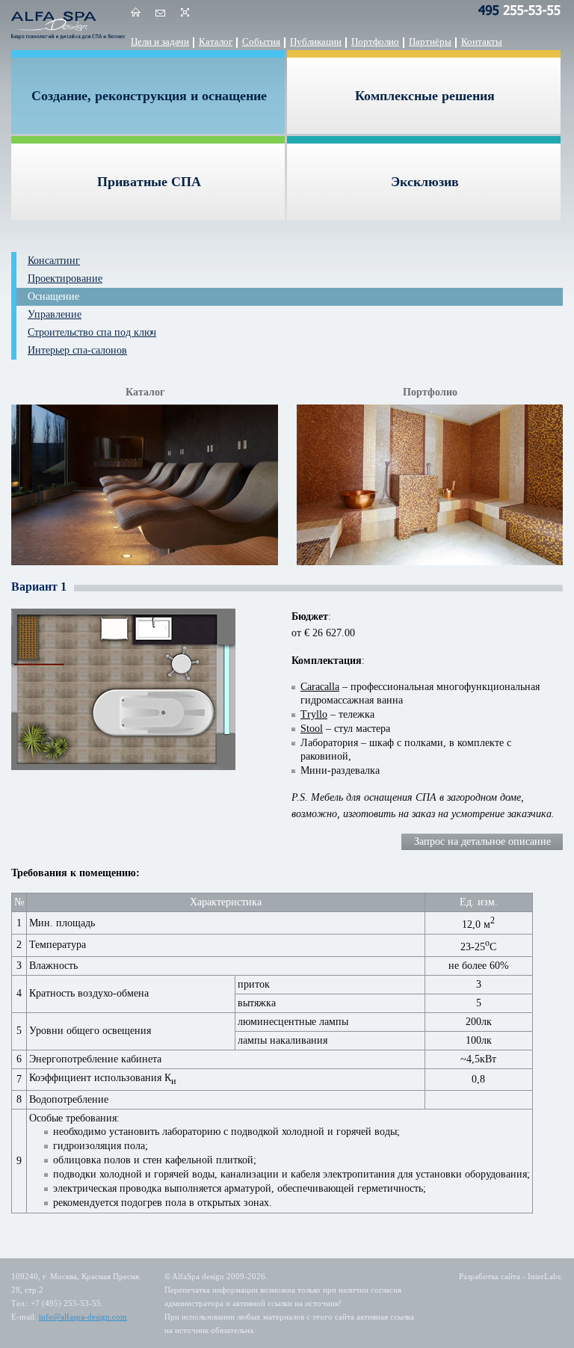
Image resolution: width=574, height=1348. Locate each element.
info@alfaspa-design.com (83, 1316)
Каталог (215, 41)
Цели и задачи (160, 41)
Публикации (316, 41)
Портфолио (375, 41)
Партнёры (430, 41)
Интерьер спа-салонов (77, 350)
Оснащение (53, 296)
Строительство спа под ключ (92, 332)
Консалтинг (54, 260)
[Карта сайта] (185, 15)
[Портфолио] (430, 486)
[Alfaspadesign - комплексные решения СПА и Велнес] (71, 25)
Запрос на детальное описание (482, 841)
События (261, 41)
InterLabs (544, 1276)
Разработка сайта (489, 1276)
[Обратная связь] (160, 15)
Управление (54, 314)
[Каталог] (144, 486)
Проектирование (65, 278)
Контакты (481, 41)
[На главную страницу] (136, 15)
